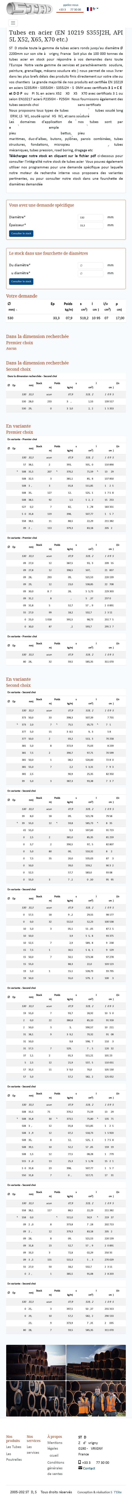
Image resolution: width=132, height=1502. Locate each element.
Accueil (52, 1456)
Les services (33, 1450)
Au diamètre (19, 273)
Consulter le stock (21, 233)
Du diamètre (19, 265)
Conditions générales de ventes (55, 1468)
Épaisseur (16, 225)
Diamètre (16, 217)
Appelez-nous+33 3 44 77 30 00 (70, 7)
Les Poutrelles (14, 1457)
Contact (89, 1469)
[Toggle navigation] (13, 22)
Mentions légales (54, 1446)
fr (93, 9)
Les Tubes (13, 1447)
